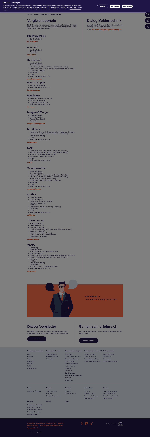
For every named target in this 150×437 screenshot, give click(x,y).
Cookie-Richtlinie (74, 9)
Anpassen (102, 6)
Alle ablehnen (115, 6)
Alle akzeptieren (127, 6)
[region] (75, 6)
